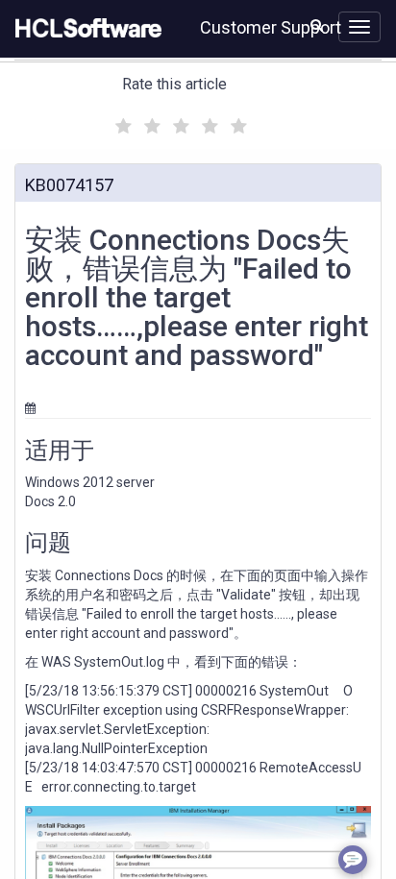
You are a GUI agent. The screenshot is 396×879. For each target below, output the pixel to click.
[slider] (179, 123)
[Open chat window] (352, 859)
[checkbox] (121, 121)
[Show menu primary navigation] (359, 27)
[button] (317, 25)
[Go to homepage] (84, 29)
